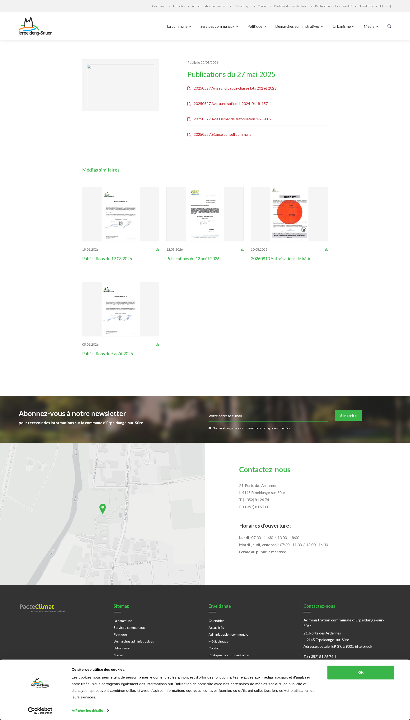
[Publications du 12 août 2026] (205, 214)
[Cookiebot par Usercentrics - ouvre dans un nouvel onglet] (40, 710)
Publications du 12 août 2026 (192, 258)
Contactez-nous (264, 469)
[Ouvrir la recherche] (389, 26)
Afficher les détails (87, 711)
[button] (102, 509)
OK (361, 672)
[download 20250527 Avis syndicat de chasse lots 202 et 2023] (157, 249)
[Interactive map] (102, 514)
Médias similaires (101, 169)
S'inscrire (348, 415)
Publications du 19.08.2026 (107, 258)
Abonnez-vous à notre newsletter (72, 413)
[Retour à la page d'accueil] (36, 26)
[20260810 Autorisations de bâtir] (289, 214)
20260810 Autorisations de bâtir (281, 258)
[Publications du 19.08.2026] (120, 214)
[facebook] (390, 6)
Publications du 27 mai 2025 (231, 74)
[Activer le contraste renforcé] (384, 6)
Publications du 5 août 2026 (107, 353)
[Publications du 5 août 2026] (120, 309)
